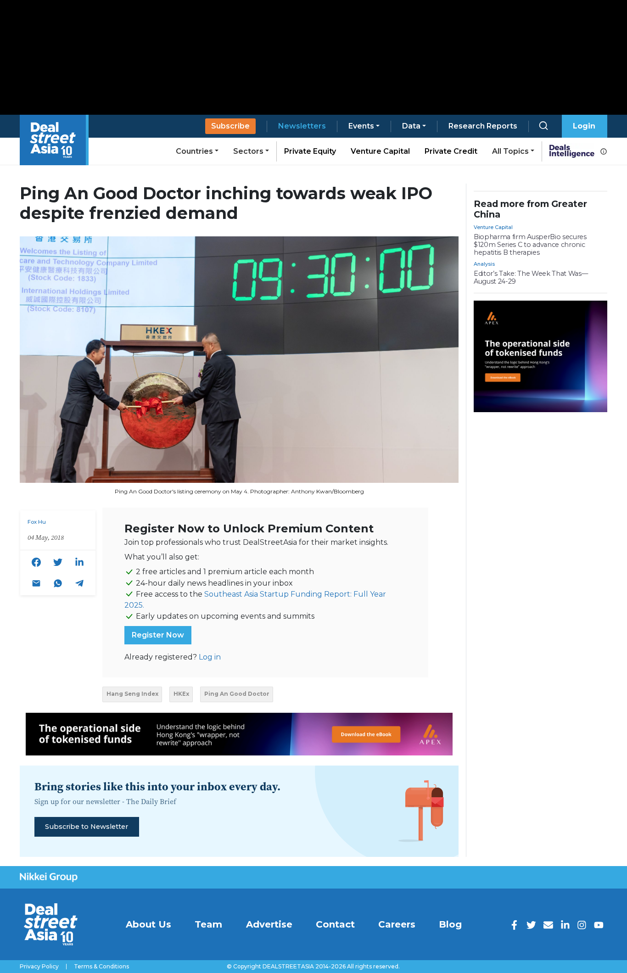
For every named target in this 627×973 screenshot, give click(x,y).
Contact (335, 924)
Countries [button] (194, 151)
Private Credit (451, 151)
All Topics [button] (510, 151)
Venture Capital (380, 151)
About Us (148, 924)
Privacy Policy (39, 966)
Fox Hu (37, 522)
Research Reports (482, 126)
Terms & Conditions (101, 966)
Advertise (269, 924)
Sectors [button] (248, 151)
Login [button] (584, 126)
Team (208, 924)
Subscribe (230, 126)
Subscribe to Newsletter (86, 826)
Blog (450, 924)
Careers (396, 924)
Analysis (484, 264)
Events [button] (361, 126)
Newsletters (302, 126)
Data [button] (411, 126)
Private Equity (310, 151)
